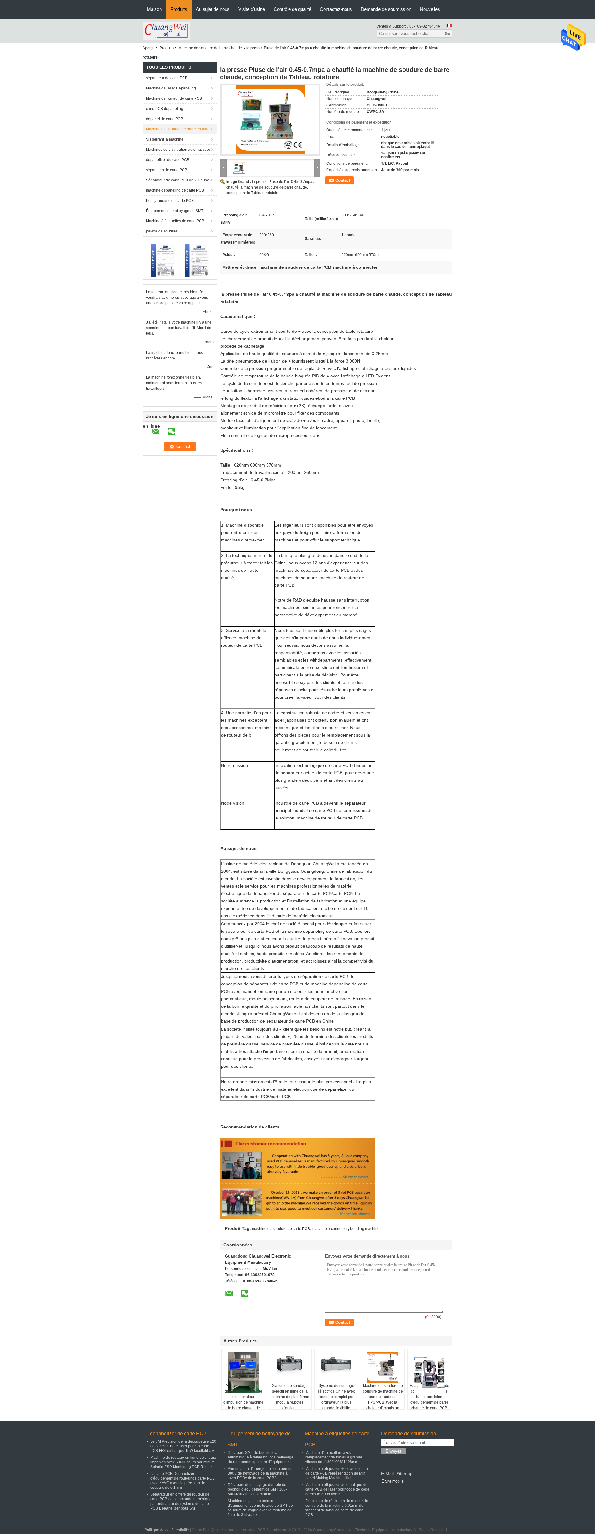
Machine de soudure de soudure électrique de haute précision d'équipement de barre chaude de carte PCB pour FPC (429, 1400)
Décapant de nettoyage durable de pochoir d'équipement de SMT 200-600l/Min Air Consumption (257, 1489)
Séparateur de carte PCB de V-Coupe (177, 180)
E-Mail (387, 1473)
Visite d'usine (251, 9)
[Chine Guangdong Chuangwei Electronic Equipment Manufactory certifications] (163, 260)
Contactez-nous (336, 9)
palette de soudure (162, 231)
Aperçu (149, 48)
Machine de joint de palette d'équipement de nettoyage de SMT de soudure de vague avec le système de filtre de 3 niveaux (260, 1508)
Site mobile (394, 1481)
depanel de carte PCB (164, 119)
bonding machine (365, 1229)
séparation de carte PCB (166, 170)
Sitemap (404, 1473)
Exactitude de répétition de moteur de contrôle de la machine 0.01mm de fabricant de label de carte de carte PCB (336, 1508)
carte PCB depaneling (164, 108)
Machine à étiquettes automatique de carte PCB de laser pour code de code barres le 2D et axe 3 (337, 1489)
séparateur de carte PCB (166, 78)
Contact (342, 180)
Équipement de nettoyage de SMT (174, 211)
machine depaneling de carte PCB (175, 190)
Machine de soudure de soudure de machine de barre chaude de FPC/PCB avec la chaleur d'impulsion (383, 1397)
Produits (178, 9)
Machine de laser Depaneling (171, 88)
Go (447, 33)
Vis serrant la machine (164, 139)
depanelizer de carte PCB (167, 160)
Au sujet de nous (213, 9)
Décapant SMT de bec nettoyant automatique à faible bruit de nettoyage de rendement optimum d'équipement (260, 1457)
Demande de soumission (386, 9)
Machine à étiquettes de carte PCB (175, 221)
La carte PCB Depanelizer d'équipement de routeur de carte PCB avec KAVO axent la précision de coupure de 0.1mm (182, 1480)
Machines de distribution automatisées (178, 149)
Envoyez (394, 1451)
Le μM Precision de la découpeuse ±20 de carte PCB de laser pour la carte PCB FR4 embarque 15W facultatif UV (183, 1446)
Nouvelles (430, 9)
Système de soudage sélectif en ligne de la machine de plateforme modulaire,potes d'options (290, 1397)
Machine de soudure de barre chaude (210, 48)
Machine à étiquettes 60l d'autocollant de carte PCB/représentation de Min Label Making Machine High (337, 1473)
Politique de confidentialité (166, 1530)
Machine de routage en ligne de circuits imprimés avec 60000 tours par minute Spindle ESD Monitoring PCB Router (183, 1462)
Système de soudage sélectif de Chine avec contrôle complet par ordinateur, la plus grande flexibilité (336, 1397)
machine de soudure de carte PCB (281, 1229)
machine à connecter (330, 1229)
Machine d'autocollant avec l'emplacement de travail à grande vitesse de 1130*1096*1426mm (333, 1457)
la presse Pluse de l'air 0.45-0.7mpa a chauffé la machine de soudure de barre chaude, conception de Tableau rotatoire (270, 187)
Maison (154, 9)
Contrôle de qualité (292, 9)
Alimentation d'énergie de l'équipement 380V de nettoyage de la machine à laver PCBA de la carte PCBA (260, 1473)
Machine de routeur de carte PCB (174, 98)
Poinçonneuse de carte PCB (170, 200)
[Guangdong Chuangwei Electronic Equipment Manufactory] (166, 30)
